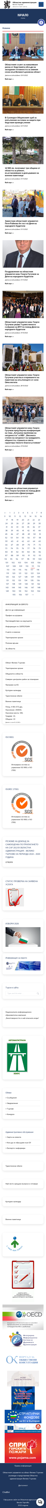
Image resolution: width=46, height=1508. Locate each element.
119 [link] (7, 573)
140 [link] (26, 584)
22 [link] (34, 520)
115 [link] (20, 570)
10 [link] (10, 516)
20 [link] (23, 520)
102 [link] (13, 563)
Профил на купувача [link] (14, 615)
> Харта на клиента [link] (13, 1137)
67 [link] (12, 545)
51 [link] (40, 534)
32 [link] (12, 527)
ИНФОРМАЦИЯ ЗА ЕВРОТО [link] (17, 604)
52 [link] (6, 538)
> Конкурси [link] (10, 1114)
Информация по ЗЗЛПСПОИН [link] (18, 626)
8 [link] (41, 513)
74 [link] (12, 548)
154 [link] (38, 591)
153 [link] (32, 591)
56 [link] (28, 538)
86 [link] (40, 552)
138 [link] (13, 584)
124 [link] (38, 573)
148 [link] (38, 587)
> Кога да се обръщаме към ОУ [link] (18, 1143)
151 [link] (20, 591)
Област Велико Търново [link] (15, 663)
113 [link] (8, 570)
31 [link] (6, 527)
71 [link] (34, 545)
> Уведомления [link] (12, 1103)
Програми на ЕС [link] (12, 685)
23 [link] (39, 520)
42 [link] (28, 531)
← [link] (5, 513)
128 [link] (26, 577)
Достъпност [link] (23, 1485)
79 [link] (40, 548)
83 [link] (23, 552)
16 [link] (41, 516)
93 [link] (40, 555)
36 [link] (34, 527)
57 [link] (34, 538)
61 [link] (17, 541)
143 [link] (7, 587)
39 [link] (12, 531)
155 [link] (14, 595)
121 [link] (20, 573)
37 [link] (39, 527)
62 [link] (23, 541)
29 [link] (34, 523)
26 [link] (17, 523)
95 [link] (11, 559)
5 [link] (27, 513)
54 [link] (17, 538)
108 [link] (14, 566)
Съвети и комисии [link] (13, 632)
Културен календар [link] (13, 690)
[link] (41, 22)
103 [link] (19, 563)
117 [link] (32, 570)
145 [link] (19, 587)
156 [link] (20, 595)
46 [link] (12, 534)
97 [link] (22, 559)
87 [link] (6, 555)
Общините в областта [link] (14, 674)
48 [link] (23, 534)
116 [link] (26, 570)
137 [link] (7, 584)
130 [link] (38, 577)
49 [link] (29, 534)
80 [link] (6, 552)
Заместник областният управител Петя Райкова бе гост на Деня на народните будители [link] (21, 223)
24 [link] (6, 523)
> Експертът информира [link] (15, 1148)
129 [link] (32, 577)
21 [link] (28, 520)
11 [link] (15, 516)
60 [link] (12, 541)
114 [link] (14, 570)
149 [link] (7, 591)
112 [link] (38, 566)
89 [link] (18, 555)
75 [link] (17, 548)
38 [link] (6, 531)
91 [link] (29, 555)
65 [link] (40, 541)
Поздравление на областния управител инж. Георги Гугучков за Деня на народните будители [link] (22, 274)
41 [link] (23, 531)
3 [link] (18, 513)
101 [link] (7, 563)
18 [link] (12, 520)
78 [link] (34, 548)
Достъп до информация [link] (15, 610)
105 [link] (32, 563)
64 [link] (34, 541)
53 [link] (12, 538)
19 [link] (17, 520)
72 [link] (40, 545)
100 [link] (40, 559)
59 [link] (6, 541)
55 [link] (23, 538)
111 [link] (33, 566)
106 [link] (38, 563)
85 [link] (34, 552)
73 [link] (6, 548)
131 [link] (7, 580)
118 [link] (38, 570)
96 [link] (17, 559)
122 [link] (26, 573)
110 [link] (27, 566)
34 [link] (23, 527)
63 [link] (28, 541)
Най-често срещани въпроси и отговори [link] (22, 1184)
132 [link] (13, 580)
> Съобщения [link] (11, 1098)
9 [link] (4, 516)
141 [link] (32, 584)
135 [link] (32, 580)
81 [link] (12, 552)
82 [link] (17, 552)
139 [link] (20, 584)
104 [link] (25, 563)
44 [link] (39, 531)
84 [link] (28, 552)
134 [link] (25, 580)
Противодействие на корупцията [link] (19, 621)
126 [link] (13, 577)
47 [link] (17, 534)
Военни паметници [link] (13, 701)
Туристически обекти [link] (14, 696)
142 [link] (38, 584)
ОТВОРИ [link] (9, 862)
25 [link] (12, 523)
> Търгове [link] (10, 1109)
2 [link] (14, 513)
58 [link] (40, 538)
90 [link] (23, 555)
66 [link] (6, 545)
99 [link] (34, 559)
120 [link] (13, 573)
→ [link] (33, 595)
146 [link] (26, 587)
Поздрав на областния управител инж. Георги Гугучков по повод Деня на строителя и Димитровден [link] (22, 490)
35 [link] (28, 527)
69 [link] (23, 545)
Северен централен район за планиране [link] (22, 679)
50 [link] (34, 534)
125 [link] (7, 577)
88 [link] (12, 555)
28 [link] (28, 523)
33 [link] (17, 527)
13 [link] (25, 516)
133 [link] (19, 580)
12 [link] (20, 516)
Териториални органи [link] (14, 638)
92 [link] (34, 555)
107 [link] (7, 566)
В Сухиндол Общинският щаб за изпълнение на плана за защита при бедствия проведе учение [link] (22, 120)
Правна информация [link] (23, 1466)
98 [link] (28, 559)
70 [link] (29, 545)
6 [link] (32, 513)
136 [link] (38, 580)
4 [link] (23, 513)
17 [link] (7, 520)
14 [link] (30, 516)
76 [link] (23, 548)
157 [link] (26, 595)
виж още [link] (8, 79)
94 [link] (6, 559)
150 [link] (13, 591)
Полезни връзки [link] (12, 643)
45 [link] (6, 534)
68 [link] (17, 545)
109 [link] (20, 566)
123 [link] (32, 573)
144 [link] (13, 587)
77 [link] (28, 548)
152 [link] (26, 591)
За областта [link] (10, 649)
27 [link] (23, 523)
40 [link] (17, 531)
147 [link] (32, 587)
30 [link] (40, 523)
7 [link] (36, 513)
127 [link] (19, 577)
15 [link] (36, 516)
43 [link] (34, 531)
